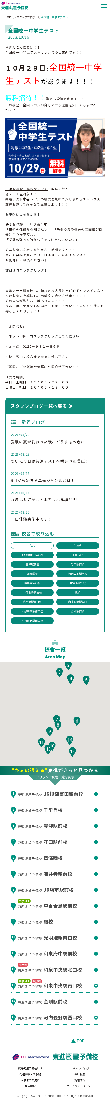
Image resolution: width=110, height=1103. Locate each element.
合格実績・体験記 (30, 1074)
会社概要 (79, 1074)
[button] (68, 665)
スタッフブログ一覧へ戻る (39, 405)
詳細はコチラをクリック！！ (28, 270)
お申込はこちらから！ (23, 214)
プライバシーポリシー (79, 1086)
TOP (8, 17)
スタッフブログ (26, 17)
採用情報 (30, 1086)
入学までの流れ (30, 1080)
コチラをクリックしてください (54, 336)
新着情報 (79, 1080)
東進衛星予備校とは (30, 1068)
